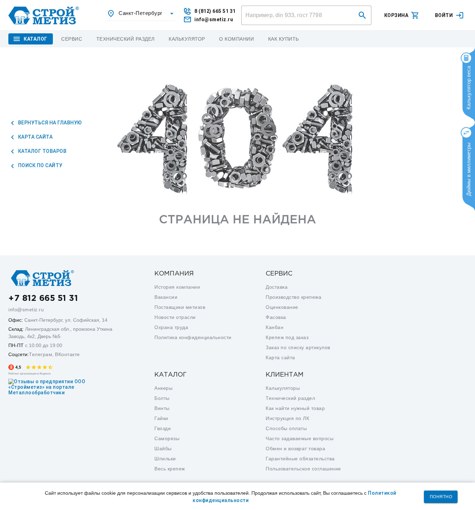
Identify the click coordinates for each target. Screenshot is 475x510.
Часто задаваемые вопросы (299, 438)
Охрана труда (171, 327)
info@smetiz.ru (26, 309)
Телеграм (40, 354)
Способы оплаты (286, 428)
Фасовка (276, 317)
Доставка (277, 287)
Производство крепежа (293, 297)
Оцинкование (282, 307)
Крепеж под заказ (287, 337)
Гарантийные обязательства (300, 458)
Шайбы (163, 448)
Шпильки (165, 458)
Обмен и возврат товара (295, 448)
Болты (162, 398)
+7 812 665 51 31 (43, 298)
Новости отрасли (175, 317)
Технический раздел (290, 398)
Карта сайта (35, 137)
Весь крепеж (169, 468)
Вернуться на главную (49, 122)
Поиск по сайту (40, 165)
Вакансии (165, 297)
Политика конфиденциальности (193, 337)
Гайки (161, 418)
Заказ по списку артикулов (298, 347)
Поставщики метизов (179, 307)
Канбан (274, 327)
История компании (177, 287)
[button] (362, 15)
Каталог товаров (41, 151)
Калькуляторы (283, 388)
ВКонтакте (67, 354)
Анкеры (163, 388)
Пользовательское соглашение (303, 468)
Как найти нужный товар (295, 408)
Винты (162, 408)
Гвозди (162, 428)
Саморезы (166, 438)
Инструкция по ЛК (287, 418)
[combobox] (141, 13)
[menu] (72, 38)
